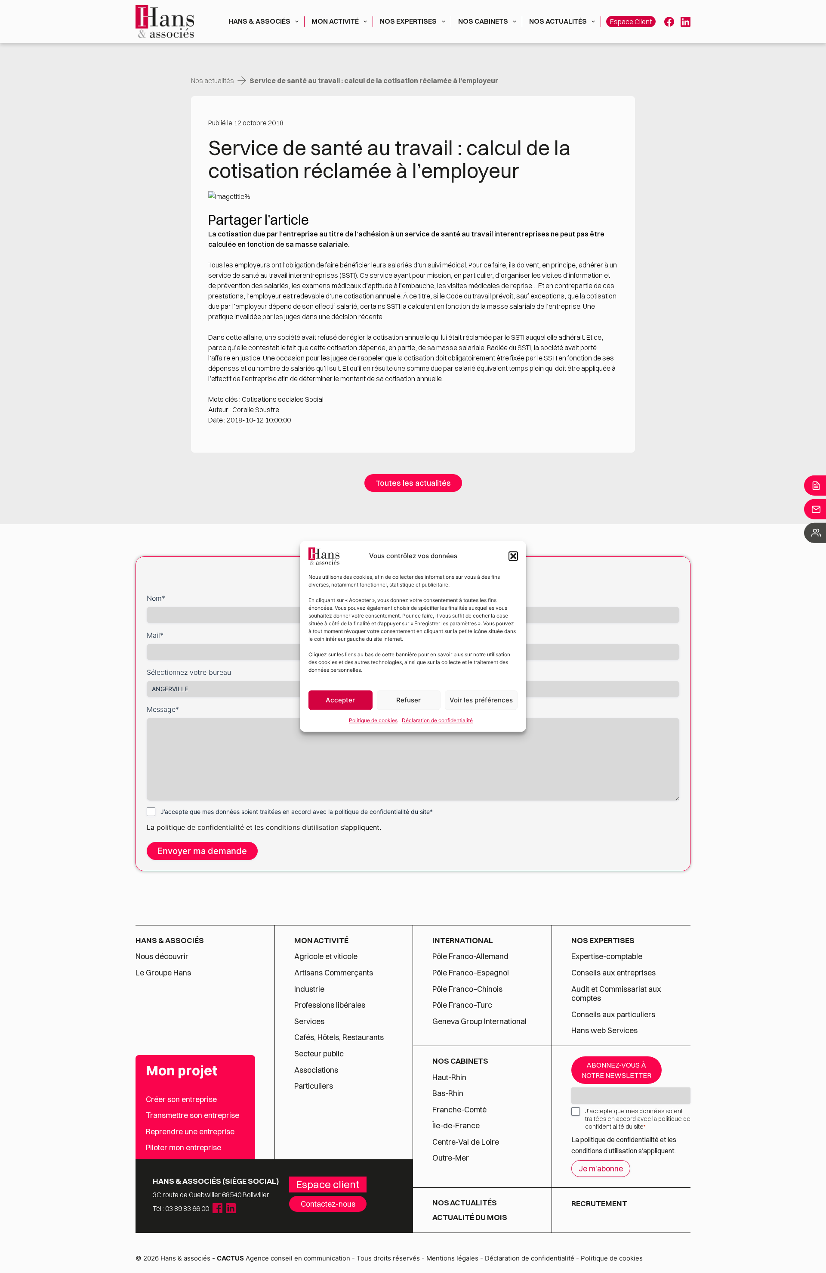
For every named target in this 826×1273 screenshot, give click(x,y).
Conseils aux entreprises (613, 973)
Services (310, 1021)
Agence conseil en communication (283, 1258)
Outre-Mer (450, 1158)
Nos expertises (408, 21)
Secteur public (319, 1054)
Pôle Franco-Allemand (470, 956)
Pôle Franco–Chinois (467, 989)
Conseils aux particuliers (613, 1014)
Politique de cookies (373, 720)
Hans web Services (604, 1030)
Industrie (309, 989)
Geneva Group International (479, 1021)
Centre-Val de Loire (465, 1142)
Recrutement (599, 1203)
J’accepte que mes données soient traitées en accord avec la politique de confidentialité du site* (296, 811)
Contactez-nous (328, 1204)
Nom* (156, 598)
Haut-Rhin (449, 1077)
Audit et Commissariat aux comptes (616, 993)
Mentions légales (452, 1258)
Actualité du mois (469, 1217)
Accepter (340, 700)
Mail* (155, 635)
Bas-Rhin (447, 1093)
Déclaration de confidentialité (437, 720)
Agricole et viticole (326, 956)
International (462, 940)
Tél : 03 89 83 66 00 (181, 1208)
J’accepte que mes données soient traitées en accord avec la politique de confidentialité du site (637, 1118)
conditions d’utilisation (303, 827)
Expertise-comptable (606, 956)
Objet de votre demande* (457, 635)
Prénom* (430, 598)
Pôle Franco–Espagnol (470, 973)
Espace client (631, 21)
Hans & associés (259, 21)
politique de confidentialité (200, 827)
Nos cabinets (483, 21)
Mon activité (335, 21)
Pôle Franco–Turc (462, 1005)
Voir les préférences (481, 700)
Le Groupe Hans (163, 973)
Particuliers (313, 1086)
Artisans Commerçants (333, 973)
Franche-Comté (459, 1110)
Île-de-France (456, 1125)
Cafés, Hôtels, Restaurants (339, 1037)
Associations (316, 1070)
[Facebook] (669, 22)
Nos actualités (558, 21)
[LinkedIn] (685, 22)
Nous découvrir (162, 956)
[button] (513, 556)
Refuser (408, 700)
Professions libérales (329, 1005)
